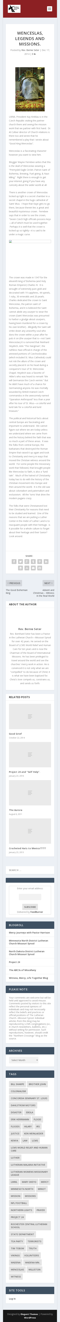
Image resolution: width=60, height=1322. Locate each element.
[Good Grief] (30, 716)
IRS (38, 1126)
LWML (14, 1181)
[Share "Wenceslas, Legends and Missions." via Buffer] (20, 568)
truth (32, 1248)
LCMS (35, 1140)
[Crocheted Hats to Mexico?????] (30, 831)
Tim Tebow (17, 1248)
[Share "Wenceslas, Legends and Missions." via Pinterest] (39, 561)
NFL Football (19, 1203)
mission (15, 1196)
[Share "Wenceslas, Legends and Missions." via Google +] (27, 561)
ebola (29, 1112)
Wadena (15, 1262)
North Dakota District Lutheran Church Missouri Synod (26, 953)
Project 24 (14, 962)
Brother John (37, 1084)
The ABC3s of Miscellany (22, 970)
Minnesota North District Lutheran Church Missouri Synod (28, 942)
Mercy (44, 1181)
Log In (12, 1298)
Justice (15, 1133)
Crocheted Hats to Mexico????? (27, 848)
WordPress (30, 1317)
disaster (16, 1112)
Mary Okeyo (29, 1181)
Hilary (28, 1126)
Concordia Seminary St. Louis (29, 1098)
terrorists (34, 1241)
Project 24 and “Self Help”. (24, 771)
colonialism (18, 1091)
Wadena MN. (32, 1262)
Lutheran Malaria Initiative (28, 1164)
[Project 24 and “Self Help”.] (30, 754)
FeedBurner (36, 911)
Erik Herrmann (20, 1119)
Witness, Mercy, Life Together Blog (28, 977)
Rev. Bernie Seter (30, 50)
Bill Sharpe (17, 1084)
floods (15, 1126)
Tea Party (17, 1241)
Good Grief (15, 733)
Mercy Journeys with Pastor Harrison (29, 932)
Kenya (14, 1140)
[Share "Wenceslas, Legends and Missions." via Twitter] (20, 561)
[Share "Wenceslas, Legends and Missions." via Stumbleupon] (27, 568)
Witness (16, 1276)
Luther (15, 1157)
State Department (22, 1234)
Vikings (15, 1255)
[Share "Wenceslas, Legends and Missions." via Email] (33, 568)
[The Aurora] (30, 792)
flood (37, 1119)
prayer (41, 1210)
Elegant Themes (29, 1314)
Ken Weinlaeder (33, 1133)
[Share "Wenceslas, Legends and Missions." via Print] (39, 568)
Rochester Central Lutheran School (29, 1226)
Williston (34, 1269)
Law (25, 1140)
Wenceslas (17, 1269)
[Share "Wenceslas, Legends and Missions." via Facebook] (14, 561)
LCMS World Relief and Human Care (29, 1149)
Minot (42, 1188)
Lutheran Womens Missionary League (29, 1173)
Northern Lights (21, 1210)
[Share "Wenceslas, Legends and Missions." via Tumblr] (33, 561)
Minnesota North (22, 1188)
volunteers (31, 1255)
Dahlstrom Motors (23, 1105)
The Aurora (15, 810)
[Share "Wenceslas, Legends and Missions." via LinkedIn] (46, 561)
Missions (30, 1196)
